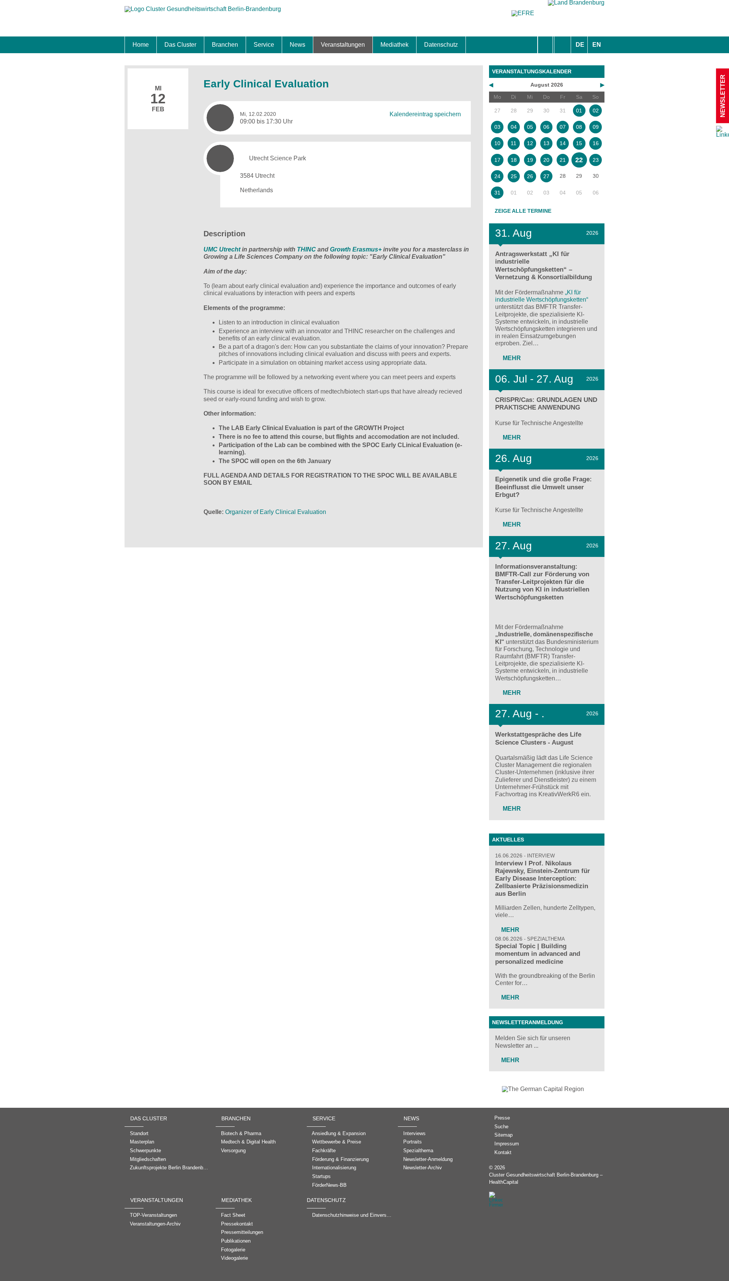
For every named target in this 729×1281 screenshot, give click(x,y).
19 (530, 160)
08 (579, 127)
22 (579, 160)
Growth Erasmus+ (356, 249)
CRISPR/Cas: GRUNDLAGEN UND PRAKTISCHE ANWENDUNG (546, 403)
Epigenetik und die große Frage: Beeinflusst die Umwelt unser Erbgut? (543, 487)
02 (596, 111)
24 (497, 176)
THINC (306, 249)
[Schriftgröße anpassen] (562, 44)
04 (514, 127)
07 (563, 127)
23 (596, 160)
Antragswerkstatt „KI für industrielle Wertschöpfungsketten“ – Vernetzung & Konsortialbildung (543, 265)
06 (546, 127)
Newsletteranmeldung (527, 1022)
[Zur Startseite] (203, 12)
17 (497, 160)
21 (563, 160)
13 (546, 143)
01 (579, 111)
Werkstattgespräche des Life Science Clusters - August (538, 738)
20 (546, 160)
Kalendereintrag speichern (425, 114)
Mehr (511, 358)
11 (513, 143)
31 (497, 193)
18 (514, 160)
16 (596, 143)
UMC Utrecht (222, 249)
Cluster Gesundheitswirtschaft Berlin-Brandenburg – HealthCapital (546, 1178)
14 (563, 143)
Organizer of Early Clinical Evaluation (275, 512)
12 (530, 143)
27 (546, 176)
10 (497, 143)
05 (530, 127)
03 (497, 127)
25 (514, 176)
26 (530, 176)
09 (596, 127)
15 (579, 143)
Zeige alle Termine (523, 211)
